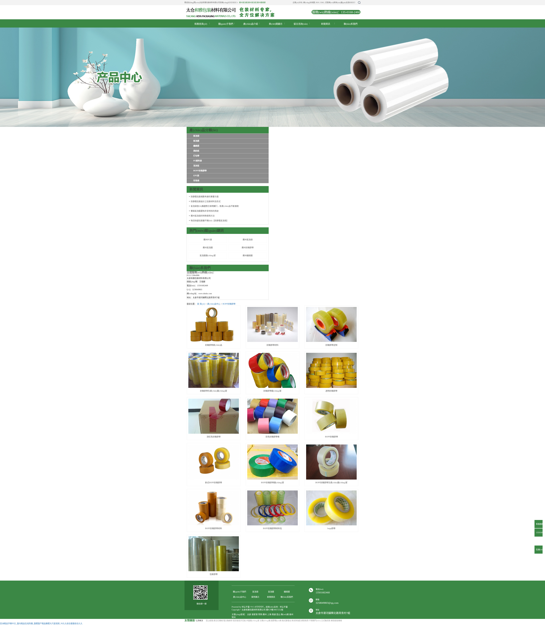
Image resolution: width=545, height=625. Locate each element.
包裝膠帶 (214, 574)
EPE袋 (196, 176)
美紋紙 (196, 151)
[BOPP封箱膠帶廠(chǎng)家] (272, 461)
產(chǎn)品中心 (213, 304)
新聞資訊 (325, 24)
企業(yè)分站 (297, 3)
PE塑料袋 (197, 161)
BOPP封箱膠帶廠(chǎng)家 (272, 483)
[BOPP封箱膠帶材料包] (272, 507)
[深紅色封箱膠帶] (213, 416)
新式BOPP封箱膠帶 (213, 483)
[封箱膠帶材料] (272, 324)
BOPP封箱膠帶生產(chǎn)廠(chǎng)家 (331, 483)
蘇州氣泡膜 (243, 3)
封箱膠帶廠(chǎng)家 (272, 391)
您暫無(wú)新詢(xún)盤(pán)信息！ (340, 3)
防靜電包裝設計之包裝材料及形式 (206, 201)
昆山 (278, 614)
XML (322, 3)
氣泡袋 (196, 136)
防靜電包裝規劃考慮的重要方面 (205, 197)
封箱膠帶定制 (331, 345)
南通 (274, 614)
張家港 (255, 614)
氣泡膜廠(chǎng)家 (208, 255)
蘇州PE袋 (208, 240)
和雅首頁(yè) (200, 24)
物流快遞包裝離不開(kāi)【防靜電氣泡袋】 (209, 221)
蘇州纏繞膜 (261, 3)
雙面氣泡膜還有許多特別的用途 (205, 211)
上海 (269, 614)
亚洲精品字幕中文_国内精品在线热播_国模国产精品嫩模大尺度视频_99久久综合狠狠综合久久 (41, 623)
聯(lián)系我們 (351, 24)
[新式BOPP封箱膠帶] (213, 461)
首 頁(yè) (201, 304)
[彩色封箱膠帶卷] (272, 416)
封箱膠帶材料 (272, 345)
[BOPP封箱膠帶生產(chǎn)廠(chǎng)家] (331, 461)
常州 (234, 617)
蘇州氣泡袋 (252, 3)
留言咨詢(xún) (301, 24)
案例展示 (255, 597)
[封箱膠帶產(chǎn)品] (213, 324)
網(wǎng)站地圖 (309, 3)
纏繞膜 (196, 146)
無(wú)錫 (285, 614)
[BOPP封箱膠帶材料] (213, 507)
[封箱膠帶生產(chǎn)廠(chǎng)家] (213, 370)
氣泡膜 (196, 141)
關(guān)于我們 (225, 24)
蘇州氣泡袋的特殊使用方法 (203, 216)
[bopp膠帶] (331, 507)
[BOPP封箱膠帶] (331, 416)
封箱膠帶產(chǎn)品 (213, 345)
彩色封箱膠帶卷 (272, 437)
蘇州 (265, 614)
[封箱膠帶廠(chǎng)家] (272, 370)
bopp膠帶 (331, 528)
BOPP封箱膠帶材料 (213, 528)
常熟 (260, 614)
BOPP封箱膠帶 (200, 171)
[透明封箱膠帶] (331, 370)
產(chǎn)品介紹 (250, 24)
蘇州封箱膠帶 (248, 248)
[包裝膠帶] (213, 553)
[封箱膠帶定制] (331, 324)
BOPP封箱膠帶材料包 (272, 528)
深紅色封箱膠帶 (214, 437)
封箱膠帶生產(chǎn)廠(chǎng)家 (213, 391)
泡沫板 (196, 166)
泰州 (291, 614)
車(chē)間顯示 (275, 24)
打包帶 (196, 156)
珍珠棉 (196, 181)
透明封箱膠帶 (331, 391)
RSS (317, 3)
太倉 (249, 614)
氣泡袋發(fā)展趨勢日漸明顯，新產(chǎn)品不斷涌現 (215, 206)
